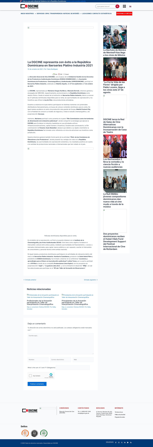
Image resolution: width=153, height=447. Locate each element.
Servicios (40, 13)
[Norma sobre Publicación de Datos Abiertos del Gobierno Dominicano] (44, 433)
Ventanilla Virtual (124, 13)
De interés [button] (75, 13)
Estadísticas (106, 13)
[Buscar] (117, 6)
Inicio (23, 13)
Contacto (96, 13)
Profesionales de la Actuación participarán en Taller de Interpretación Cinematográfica (40, 302)
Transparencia (56, 13)
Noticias (66, 13)
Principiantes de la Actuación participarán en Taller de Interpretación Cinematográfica (75, 302)
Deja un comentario (32, 307)
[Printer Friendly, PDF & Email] (60, 74)
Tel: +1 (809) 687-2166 (84, 411)
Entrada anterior (30, 279)
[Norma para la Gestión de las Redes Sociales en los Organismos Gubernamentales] (25, 433)
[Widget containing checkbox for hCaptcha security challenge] (41, 375)
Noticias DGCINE (44, 307)
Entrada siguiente (91, 279)
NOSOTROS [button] (30, 13)
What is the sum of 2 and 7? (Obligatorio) (41, 367)
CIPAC (47, 13)
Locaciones (87, 13)
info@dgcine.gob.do (83, 413)
